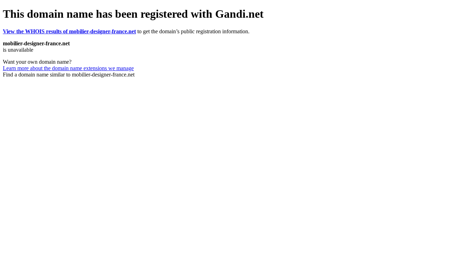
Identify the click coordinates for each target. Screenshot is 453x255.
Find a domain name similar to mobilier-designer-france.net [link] (68, 75)
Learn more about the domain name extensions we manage (68, 68)
